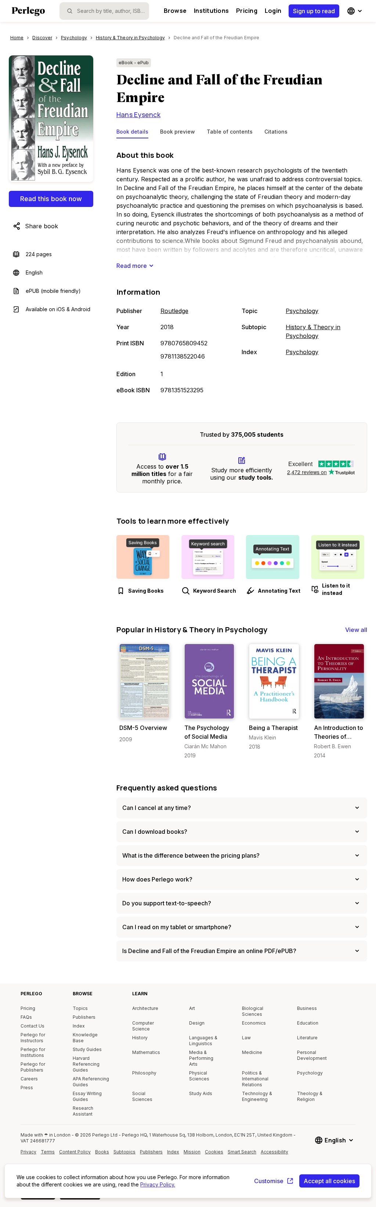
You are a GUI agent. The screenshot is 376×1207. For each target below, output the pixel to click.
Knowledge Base (85, 1037)
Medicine (252, 1052)
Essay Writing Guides (87, 1096)
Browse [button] (175, 11)
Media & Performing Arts (201, 1058)
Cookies (214, 1152)
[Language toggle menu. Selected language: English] (355, 11)
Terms (48, 1152)
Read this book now (51, 199)
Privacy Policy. (157, 1184)
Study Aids (200, 1093)
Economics (254, 1023)
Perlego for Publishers (33, 1067)
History (140, 1037)
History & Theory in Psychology (313, 331)
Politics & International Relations (255, 1078)
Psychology (302, 311)
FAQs (26, 1017)
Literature (307, 1037)
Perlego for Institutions (33, 1052)
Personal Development (312, 1055)
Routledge (174, 311)
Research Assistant (83, 1111)
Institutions (211, 11)
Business (307, 1008)
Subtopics (124, 1152)
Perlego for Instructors (33, 1037)
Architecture (145, 1008)
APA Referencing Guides (91, 1081)
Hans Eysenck (138, 114)
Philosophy (144, 1073)
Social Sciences (142, 1096)
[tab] (132, 133)
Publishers (84, 1017)
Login (273, 11)
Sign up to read (314, 11)
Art (192, 1008)
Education (307, 1023)
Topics (80, 1008)
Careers (29, 1078)
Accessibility (275, 1154)
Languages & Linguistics (203, 1040)
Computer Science (143, 1026)
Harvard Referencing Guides (86, 1064)
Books (102, 1152)
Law (246, 1037)
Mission (192, 1152)
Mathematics (146, 1052)
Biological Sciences (252, 1011)
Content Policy (75, 1154)
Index (79, 1026)
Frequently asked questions (166, 788)
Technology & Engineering (257, 1096)
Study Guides (87, 1049)
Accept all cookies (329, 1181)
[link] (144, 693)
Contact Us (32, 1026)
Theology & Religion (309, 1096)
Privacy (28, 1152)
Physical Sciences (199, 1075)
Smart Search (242, 1152)
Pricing (246, 11)
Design (197, 1023)
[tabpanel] (241, 273)
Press (27, 1087)
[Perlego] (28, 12)
